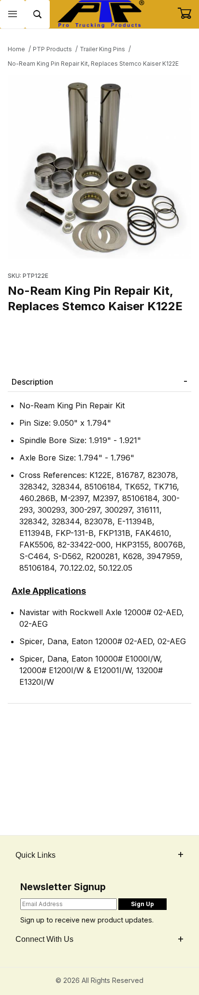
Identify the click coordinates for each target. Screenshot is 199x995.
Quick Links (35, 855)
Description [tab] (32, 382)
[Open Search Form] (37, 14)
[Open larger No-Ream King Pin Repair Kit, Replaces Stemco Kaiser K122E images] (99, 167)
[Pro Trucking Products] (99, 13)
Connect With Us (44, 939)
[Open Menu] (12, 14)
